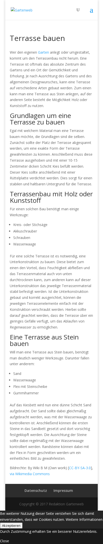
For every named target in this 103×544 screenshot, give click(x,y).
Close (4, 541)
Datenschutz (35, 490)
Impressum (63, 490)
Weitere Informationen (84, 519)
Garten (43, 52)
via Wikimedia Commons (30, 473)
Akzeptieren (11, 525)
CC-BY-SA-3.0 (80, 467)
